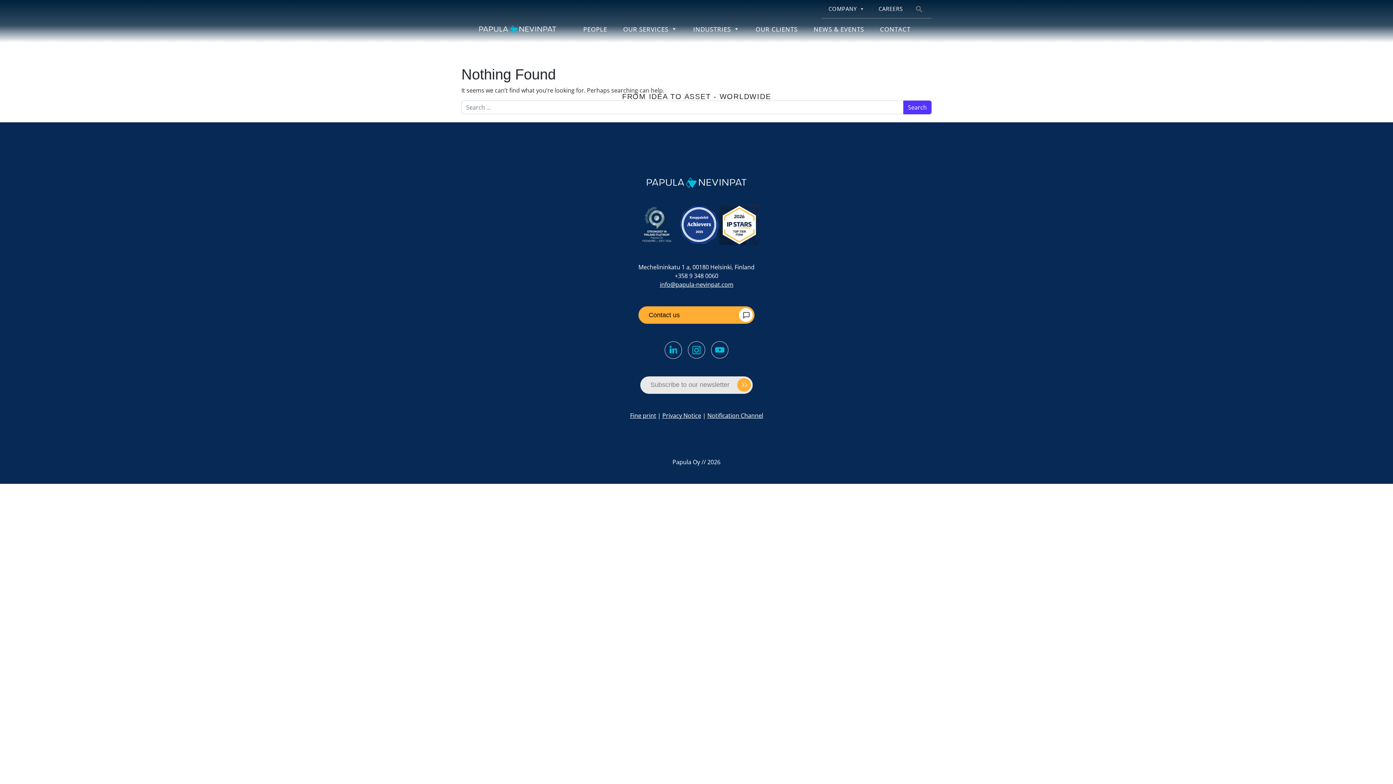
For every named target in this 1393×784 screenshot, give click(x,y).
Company (843, 9)
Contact (895, 29)
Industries (712, 29)
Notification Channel (735, 416)
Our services (646, 29)
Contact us (664, 315)
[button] (919, 8)
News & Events (839, 29)
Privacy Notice (681, 416)
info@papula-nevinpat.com (697, 285)
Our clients (777, 29)
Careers (891, 9)
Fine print (643, 416)
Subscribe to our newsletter (690, 384)
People (595, 29)
